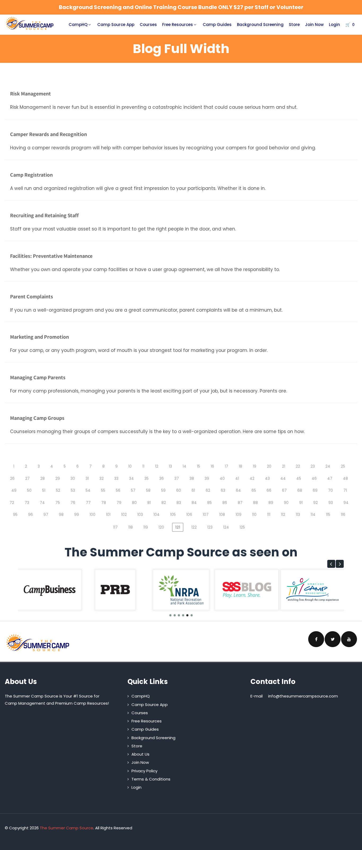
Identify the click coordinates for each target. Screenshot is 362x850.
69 (315, 490)
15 (198, 466)
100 (92, 514)
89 (270, 502)
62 (208, 490)
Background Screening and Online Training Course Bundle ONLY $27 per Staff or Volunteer (181, 7)
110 (254, 514)
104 (156, 514)
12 (156, 466)
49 (13, 490)
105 (173, 514)
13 (170, 466)
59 (163, 490)
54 (88, 490)
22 (298, 466)
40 (222, 478)
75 (57, 502)
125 (242, 527)
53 (73, 490)
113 (298, 514)
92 (315, 502)
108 (222, 514)
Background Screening (260, 24)
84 (194, 502)
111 (268, 514)
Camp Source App (115, 24)
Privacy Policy (144, 771)
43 (267, 478)
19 (254, 466)
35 (146, 478)
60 (178, 490)
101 (108, 514)
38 (191, 478)
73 (27, 502)
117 (115, 527)
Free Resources (177, 24)
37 (176, 478)
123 (210, 527)
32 (101, 478)
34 (131, 478)
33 (116, 478)
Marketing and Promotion (39, 336)
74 (42, 502)
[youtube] (349, 639)
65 (253, 490)
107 (206, 514)
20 (269, 466)
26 (12, 478)
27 (27, 478)
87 (240, 502)
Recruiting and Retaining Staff (44, 215)
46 (314, 478)
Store (294, 24)
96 (30, 514)
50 (29, 490)
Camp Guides (217, 24)
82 (163, 502)
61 (193, 490)
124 (226, 527)
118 (130, 527)
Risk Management (30, 93)
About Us (140, 754)
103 (140, 514)
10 (130, 466)
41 (237, 478)
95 (15, 514)
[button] (331, 564)
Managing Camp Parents (37, 377)
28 (42, 478)
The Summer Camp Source (66, 828)
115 (328, 514)
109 (238, 514)
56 (118, 490)
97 (45, 514)
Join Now (314, 24)
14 (184, 466)
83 (178, 502)
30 (72, 478)
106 (189, 514)
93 (330, 502)
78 (103, 502)
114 (313, 514)
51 (43, 490)
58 (148, 490)
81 (149, 502)
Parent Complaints (31, 296)
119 (145, 527)
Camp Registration (31, 174)
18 (240, 466)
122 (194, 527)
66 (269, 490)
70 (330, 490)
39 (207, 478)
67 (284, 490)
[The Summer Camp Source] (30, 23)
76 (72, 502)
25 (343, 466)
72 (12, 502)
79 (119, 502)
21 (283, 466)
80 (134, 502)
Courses (148, 24)
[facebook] (316, 639)
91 (301, 502)
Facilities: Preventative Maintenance (51, 255)
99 (76, 514)
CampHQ (78, 24)
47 (329, 478)
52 (58, 490)
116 (343, 514)
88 (255, 502)
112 (283, 514)
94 (345, 502)
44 (283, 478)
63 (223, 490)
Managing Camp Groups (37, 418)
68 (299, 490)
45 (298, 478)
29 (57, 478)
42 (252, 478)
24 (327, 466)
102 (124, 514)
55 (103, 490)
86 (224, 502)
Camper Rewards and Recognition (48, 134)
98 (61, 514)
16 (212, 466)
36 (161, 478)
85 (209, 502)
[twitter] (333, 639)
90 (286, 502)
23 (313, 466)
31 (87, 478)
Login (334, 24)
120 (161, 527)
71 (345, 490)
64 (238, 490)
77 (88, 502)
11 (143, 466)
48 (345, 478)
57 (133, 490)
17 (226, 466)
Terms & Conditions (150, 779)
